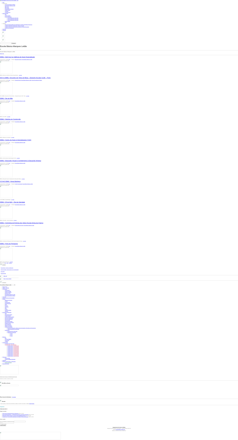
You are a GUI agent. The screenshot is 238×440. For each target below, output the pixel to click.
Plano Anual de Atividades (9, 322)
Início (3, 2)
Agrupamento (4, 289)
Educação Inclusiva (18, 59)
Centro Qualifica (7, 15)
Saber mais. (2, 53)
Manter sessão (3, 424)
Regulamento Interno (8, 314)
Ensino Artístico (7, 21)
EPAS (6, 304)
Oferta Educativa (5, 13)
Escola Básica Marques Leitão (10, 5)
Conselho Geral (5, 342)
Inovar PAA (3, 271)
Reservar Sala (7, 358)
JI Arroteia (6, 11)
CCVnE (6, 301)
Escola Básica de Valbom (9, 9)
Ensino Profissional (8, 16)
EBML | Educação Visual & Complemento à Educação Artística (20, 161)
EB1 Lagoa (7, 6)
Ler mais (20, 75)
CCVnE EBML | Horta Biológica (10, 181)
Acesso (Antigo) (7, 278)
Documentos (7, 340)
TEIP (6, 22)
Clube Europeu (7, 302)
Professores (4, 357)
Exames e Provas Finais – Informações (9, 361)
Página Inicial (4, 286)
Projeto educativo (8, 315)
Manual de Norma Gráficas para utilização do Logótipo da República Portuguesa (18, 24)
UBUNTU (6, 311)
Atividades (4, 360)
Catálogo (6, 341)
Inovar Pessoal (3, 273)
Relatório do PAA (8, 323)
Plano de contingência (9, 319)
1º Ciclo (11, 333)
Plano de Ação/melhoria (9, 318)
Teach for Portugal (8, 310)
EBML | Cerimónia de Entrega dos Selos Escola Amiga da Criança (21, 223)
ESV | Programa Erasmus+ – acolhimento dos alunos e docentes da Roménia (15, 414)
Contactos (4, 30)
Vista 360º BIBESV (8, 339)
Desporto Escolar (18, 80)
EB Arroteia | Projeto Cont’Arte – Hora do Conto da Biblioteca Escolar (14, 415)
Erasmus (6, 305)
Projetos (3, 299)
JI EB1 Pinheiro (7, 10)
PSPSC (6, 309)
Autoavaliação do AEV (8, 321)
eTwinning (6, 306)
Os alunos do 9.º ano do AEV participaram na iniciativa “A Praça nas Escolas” (15, 416)
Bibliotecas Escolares (8, 300)
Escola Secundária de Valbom (10, 4)
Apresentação (7, 290)
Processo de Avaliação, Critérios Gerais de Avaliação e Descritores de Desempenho (21, 328)
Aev (9, 59)
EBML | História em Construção (10, 119)
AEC (6, 14)
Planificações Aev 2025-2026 (12, 331)
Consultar (14, 397)
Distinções (4, 29)
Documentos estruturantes (6, 312)
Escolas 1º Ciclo (7, 293)
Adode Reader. (31, 403)
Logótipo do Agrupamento (9, 28)
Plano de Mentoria (8, 324)
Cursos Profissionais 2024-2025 (12, 19)
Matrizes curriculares (8, 325)
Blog (6, 338)
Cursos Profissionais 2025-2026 (12, 20)
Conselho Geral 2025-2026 (9, 343)
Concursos (4, 296)
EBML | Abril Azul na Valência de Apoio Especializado (17, 57)
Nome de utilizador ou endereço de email (7, 421)
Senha (1, 422)
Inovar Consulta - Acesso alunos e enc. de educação (9, 269)
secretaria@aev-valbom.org (120, 429)
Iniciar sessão (3, 425)
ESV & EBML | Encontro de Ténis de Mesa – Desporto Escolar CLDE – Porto (25, 78)
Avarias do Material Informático (10, 359)
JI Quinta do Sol (7, 12)
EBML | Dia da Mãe (6, 98)
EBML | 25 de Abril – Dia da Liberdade (12, 202)
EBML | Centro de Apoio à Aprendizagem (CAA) (15, 140)
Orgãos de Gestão (8, 291)
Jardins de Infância (8, 292)
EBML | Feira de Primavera (9, 244)
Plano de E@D (7, 320)
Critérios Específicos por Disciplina (13, 329)
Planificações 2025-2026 (11, 332)
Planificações (7, 330)
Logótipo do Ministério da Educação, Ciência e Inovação (14, 25)
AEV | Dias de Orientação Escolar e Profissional (10, 413)
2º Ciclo (11, 334)
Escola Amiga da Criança (19, 225)
